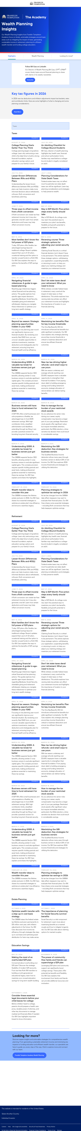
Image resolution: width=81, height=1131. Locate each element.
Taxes (15, 126)
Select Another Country (10, 1114)
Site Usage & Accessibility (19, 1127)
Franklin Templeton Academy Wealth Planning (29, 1055)
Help (9, 1127)
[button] (40, 1118)
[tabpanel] (40, 322)
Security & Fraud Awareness (37, 1127)
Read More (17, 112)
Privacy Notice (51, 1127)
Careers (4, 1127)
